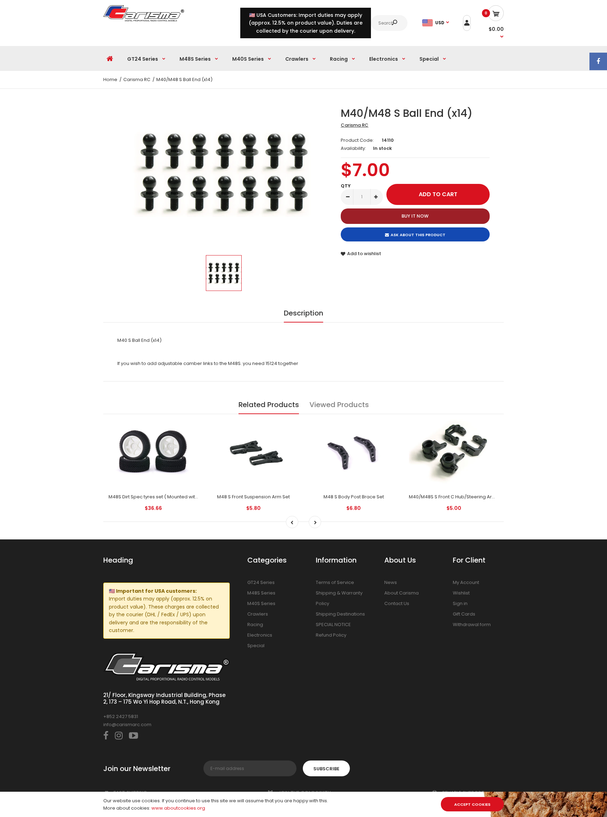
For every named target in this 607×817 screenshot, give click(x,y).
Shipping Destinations (340, 614)
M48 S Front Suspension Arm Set (253, 496)
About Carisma (401, 593)
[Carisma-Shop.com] (143, 19)
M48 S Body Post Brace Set (354, 496)
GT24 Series (261, 582)
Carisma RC (354, 125)
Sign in (460, 603)
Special (256, 645)
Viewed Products (339, 405)
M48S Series (261, 593)
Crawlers (257, 614)
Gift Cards (464, 614)
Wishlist (461, 593)
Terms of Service (335, 582)
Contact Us (396, 603)
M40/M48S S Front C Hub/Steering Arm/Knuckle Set (467, 496)
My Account (466, 582)
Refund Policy (331, 635)
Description (303, 313)
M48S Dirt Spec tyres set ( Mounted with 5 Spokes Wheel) (173, 496)
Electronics (259, 635)
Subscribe (326, 768)
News (390, 582)
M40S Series (261, 603)
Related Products (269, 405)
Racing (255, 624)
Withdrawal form (472, 624)
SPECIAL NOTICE (333, 624)
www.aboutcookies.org (178, 808)
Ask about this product (418, 235)
